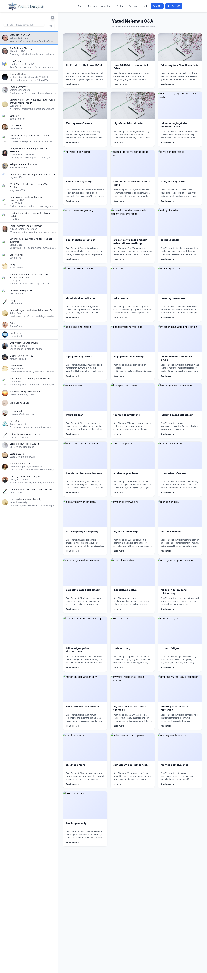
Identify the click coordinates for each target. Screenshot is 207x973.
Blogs (80, 6)
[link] (85, 61)
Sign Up (157, 6)
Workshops (106, 6)
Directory (92, 6)
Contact (120, 6)
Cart (176, 6)
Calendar (133, 6)
